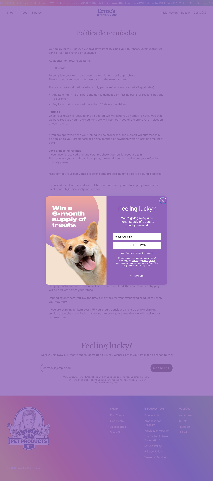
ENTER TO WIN (137, 245)
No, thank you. (137, 276)
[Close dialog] (163, 201)
